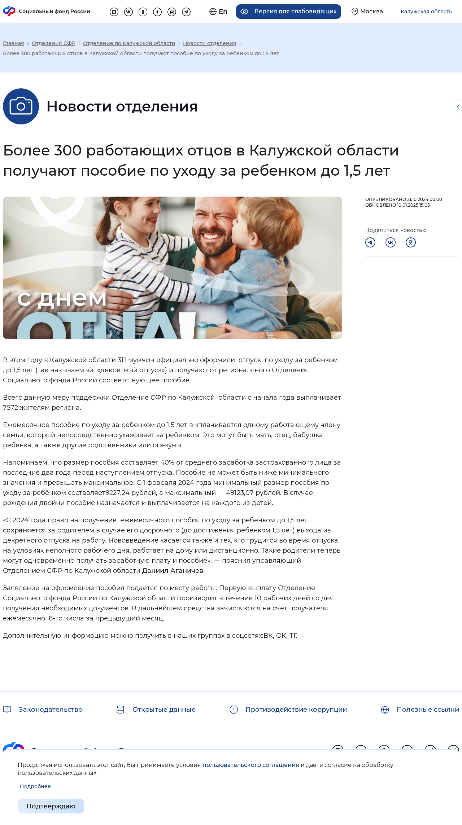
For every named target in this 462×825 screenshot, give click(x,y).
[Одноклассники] (411, 242)
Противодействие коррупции (296, 709)
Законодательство (51, 709)
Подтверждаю (50, 806)
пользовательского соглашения (250, 765)
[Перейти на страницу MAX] (114, 10)
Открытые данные (164, 709)
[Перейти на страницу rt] (171, 10)
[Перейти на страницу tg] (186, 10)
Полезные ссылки (428, 709)
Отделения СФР (53, 43)
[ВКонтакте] (390, 242)
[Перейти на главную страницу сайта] (46, 11)
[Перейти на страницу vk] (128, 10)
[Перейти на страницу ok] (143, 10)
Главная (13, 43)
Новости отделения (209, 43)
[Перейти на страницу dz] (157, 10)
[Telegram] (370, 242)
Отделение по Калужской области (129, 43)
